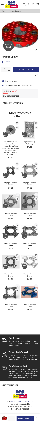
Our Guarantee (11, 81)
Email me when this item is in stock (19, 86)
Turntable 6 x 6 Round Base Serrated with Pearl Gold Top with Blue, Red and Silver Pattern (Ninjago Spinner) (10, 148)
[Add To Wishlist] (36, 75)
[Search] (24, 4)
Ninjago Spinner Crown (10, 184)
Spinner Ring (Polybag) (29, 143)
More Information (13, 103)
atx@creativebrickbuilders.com (22, 401)
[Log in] (29, 4)
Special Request (26, 69)
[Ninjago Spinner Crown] (29, 292)
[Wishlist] (33, 4)
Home (4, 11)
